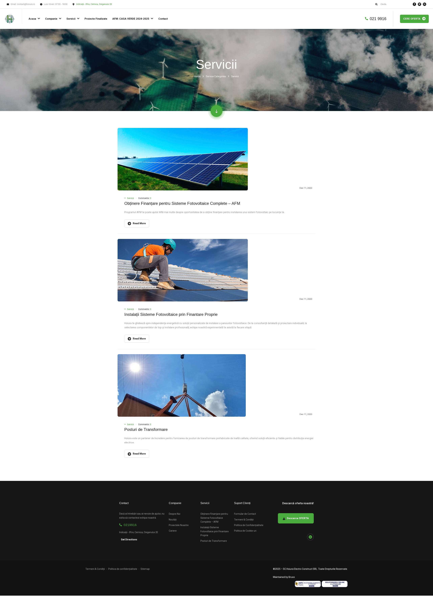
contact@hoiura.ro (26, 4)
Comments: (144, 198)
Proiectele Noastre (179, 525)
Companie (51, 18)
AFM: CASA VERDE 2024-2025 (130, 18)
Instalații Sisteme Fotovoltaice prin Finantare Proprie (171, 314)
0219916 (129, 525)
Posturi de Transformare (146, 429)
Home (197, 76)
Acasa (32, 18)
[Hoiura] (9, 19)
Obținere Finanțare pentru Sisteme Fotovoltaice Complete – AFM (182, 203)
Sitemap (145, 569)
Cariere (173, 530)
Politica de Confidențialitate (248, 525)
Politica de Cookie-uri (245, 530)
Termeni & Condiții (244, 519)
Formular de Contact (245, 513)
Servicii (70, 18)
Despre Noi (174, 513)
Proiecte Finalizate (96, 18)
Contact (163, 18)
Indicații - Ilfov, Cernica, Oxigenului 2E (94, 4)
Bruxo (292, 577)
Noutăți (173, 519)
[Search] (376, 4)
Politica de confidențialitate (122, 569)
